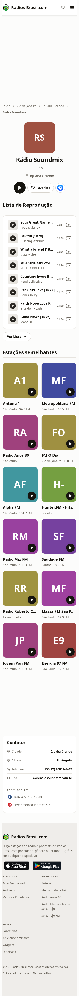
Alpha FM (11, 507)
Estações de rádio (15, 883)
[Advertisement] (39, 60)
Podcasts (9, 890)
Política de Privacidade (16, 973)
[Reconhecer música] (60, 188)
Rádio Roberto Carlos (20, 611)
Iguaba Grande (53, 106)
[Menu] (72, 7)
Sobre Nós (10, 931)
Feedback (9, 952)
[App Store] (17, 865)
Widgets (8, 945)
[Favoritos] (62, 7)
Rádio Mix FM (15, 559)
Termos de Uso (42, 973)
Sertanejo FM (50, 916)
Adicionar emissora (16, 938)
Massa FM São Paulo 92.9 (59, 611)
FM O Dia (50, 455)
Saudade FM (53, 559)
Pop (39, 168)
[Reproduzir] (20, 188)
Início (6, 106)
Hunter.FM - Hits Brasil (59, 507)
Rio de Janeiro (26, 106)
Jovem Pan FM (16, 663)
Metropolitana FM (58, 403)
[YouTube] (68, 224)
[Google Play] (47, 865)
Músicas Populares (16, 897)
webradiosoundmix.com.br (52, 778)
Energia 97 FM (55, 663)
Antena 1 (11, 403)
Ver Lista (14, 336)
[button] (20, 380)
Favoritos (43, 188)
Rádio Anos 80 (16, 455)
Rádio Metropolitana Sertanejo (55, 906)
